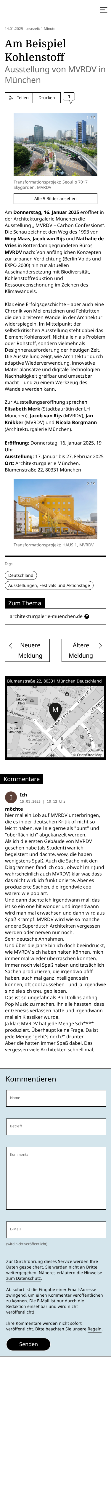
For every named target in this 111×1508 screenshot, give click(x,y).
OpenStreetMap (89, 754)
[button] (55, 712)
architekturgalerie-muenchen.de (46, 616)
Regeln (95, 1329)
